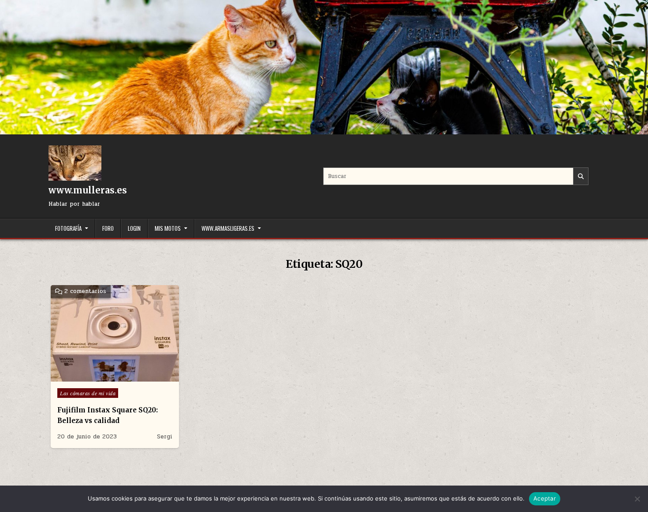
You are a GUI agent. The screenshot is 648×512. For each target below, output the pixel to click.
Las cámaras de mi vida (87, 393)
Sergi (164, 436)
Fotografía (68, 228)
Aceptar (544, 498)
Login (134, 228)
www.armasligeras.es (227, 228)
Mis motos (168, 228)
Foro (108, 228)
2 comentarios (85, 291)
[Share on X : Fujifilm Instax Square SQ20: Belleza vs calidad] (96, 377)
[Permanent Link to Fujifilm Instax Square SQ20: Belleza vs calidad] (115, 333)
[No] (637, 498)
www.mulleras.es (87, 190)
